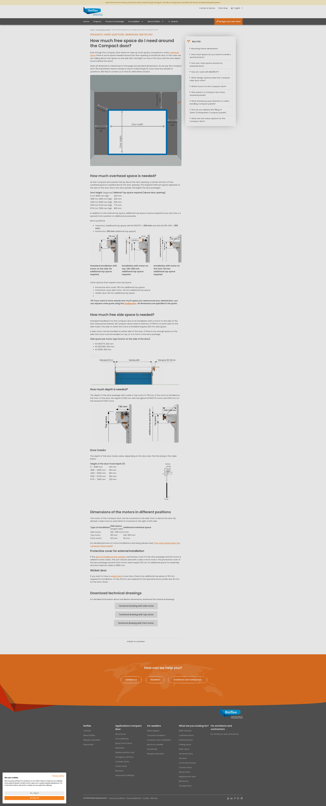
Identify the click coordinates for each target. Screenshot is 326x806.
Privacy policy (58, 776)
